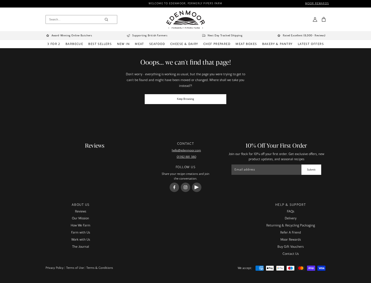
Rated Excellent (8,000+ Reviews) (304, 35)
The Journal (80, 247)
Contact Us (291, 254)
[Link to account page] (315, 19)
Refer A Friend (290, 232)
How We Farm (80, 225)
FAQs (290, 211)
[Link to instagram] (185, 187)
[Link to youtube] (196, 187)
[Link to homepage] (185, 19)
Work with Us (80, 239)
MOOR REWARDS (317, 3)
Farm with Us (80, 232)
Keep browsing (185, 99)
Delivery (290, 218)
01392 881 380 (186, 157)
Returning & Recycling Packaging (290, 225)
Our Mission (80, 218)
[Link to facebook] (174, 187)
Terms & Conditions (99, 268)
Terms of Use (75, 268)
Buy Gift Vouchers (290, 247)
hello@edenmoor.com (186, 150)
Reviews (80, 211)
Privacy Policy (55, 268)
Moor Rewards (290, 239)
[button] (323, 19)
